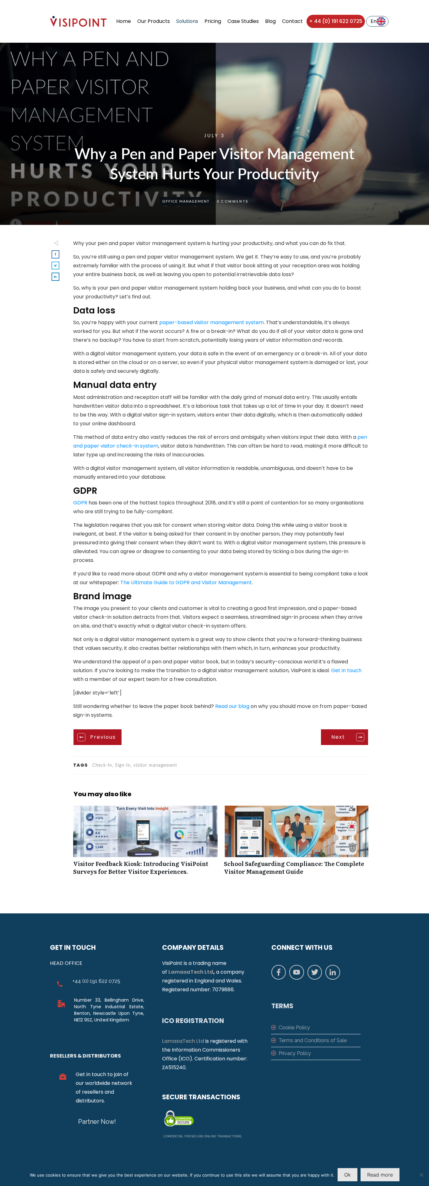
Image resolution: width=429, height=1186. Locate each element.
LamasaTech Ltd (190, 972)
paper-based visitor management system (211, 322)
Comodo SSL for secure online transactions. (203, 1136)
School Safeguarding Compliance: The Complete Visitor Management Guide (296, 844)
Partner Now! (97, 1121)
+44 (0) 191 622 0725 (96, 981)
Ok (347, 1175)
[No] (421, 1175)
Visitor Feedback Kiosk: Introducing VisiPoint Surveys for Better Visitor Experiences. (145, 844)
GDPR (80, 502)
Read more (380, 1175)
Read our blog (232, 706)
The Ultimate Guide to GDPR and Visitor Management (186, 582)
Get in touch (346, 670)
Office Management (186, 201)
